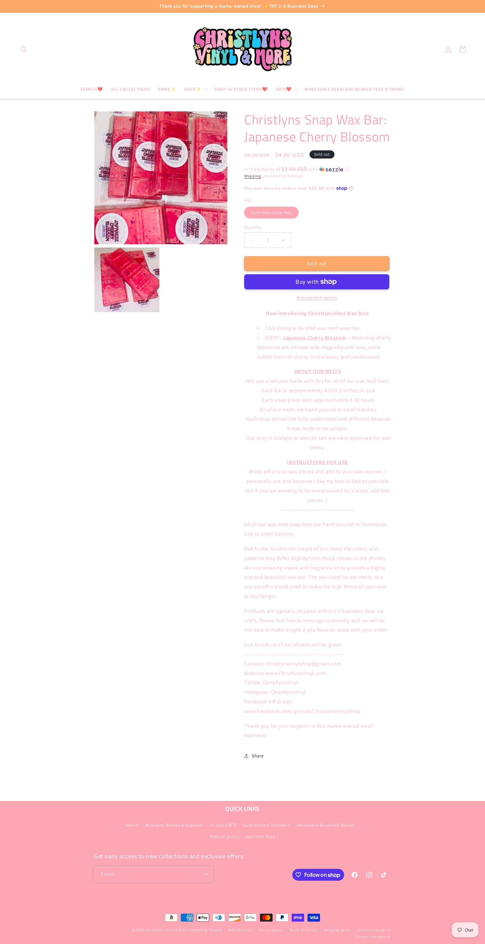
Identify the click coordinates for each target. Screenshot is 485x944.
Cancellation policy (374, 930)
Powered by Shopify (205, 930)
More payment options (317, 297)
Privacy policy (270, 930)
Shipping (252, 175)
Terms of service (303, 930)
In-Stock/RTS (223, 825)
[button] (23, 49)
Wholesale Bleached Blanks (325, 825)
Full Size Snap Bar (275, 214)
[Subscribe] (205, 874)
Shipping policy (337, 930)
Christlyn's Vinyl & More (166, 930)
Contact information (373, 936)
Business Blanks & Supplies (175, 825)
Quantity (252, 227)
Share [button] (258, 756)
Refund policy (224, 837)
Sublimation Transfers (266, 825)
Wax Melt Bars (260, 837)
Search (132, 825)
